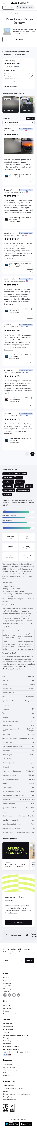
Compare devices (9, 1067)
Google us (13, 913)
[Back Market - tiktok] (9, 995)
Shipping (6, 1011)
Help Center (7, 1008)
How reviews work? (11, 86)
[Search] (18, 7)
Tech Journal (7, 1064)
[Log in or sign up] (28, 3)
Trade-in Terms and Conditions (13, 1088)
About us (6, 977)
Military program (8, 1038)
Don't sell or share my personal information (17, 1094)
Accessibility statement (11, 986)
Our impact (7, 983)
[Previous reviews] (27, 454)
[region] (18, 105)
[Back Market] (18, 3)
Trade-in (6, 1032)
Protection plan (8, 1029)
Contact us (6, 1005)
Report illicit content (9, 1100)
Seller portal (7, 1044)
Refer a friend (7, 1024)
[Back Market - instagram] (5, 995)
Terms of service (8, 1085)
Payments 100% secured (11, 1049)
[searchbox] (27, 7)
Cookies (6, 1091)
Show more (8, 258)
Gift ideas (6, 1073)
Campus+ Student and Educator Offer (15, 1035)
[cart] (32, 3)
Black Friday (7, 1076)
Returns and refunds (10, 1014)
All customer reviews (10, 1070)
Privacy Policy (7, 1097)
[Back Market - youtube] (14, 995)
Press (5, 980)
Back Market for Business (11, 1046)
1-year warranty (8, 1026)
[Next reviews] (32, 454)
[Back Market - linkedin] (18, 995)
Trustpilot (6, 992)
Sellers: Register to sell (10, 1041)
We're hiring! (7, 989)
